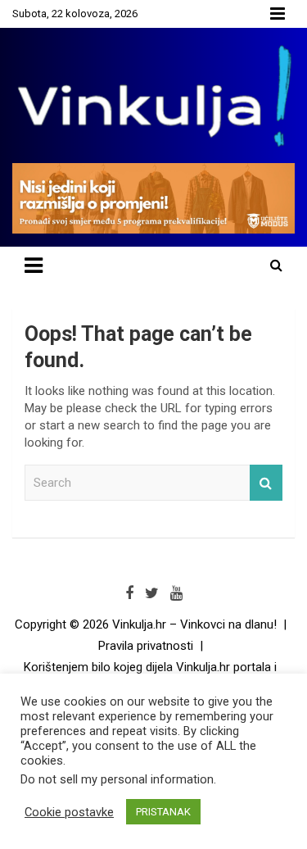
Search (266, 483)
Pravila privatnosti (145, 645)
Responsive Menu (277, 14)
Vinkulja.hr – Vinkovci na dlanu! (194, 624)
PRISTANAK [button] (163, 812)
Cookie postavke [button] (69, 812)
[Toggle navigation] (33, 265)
